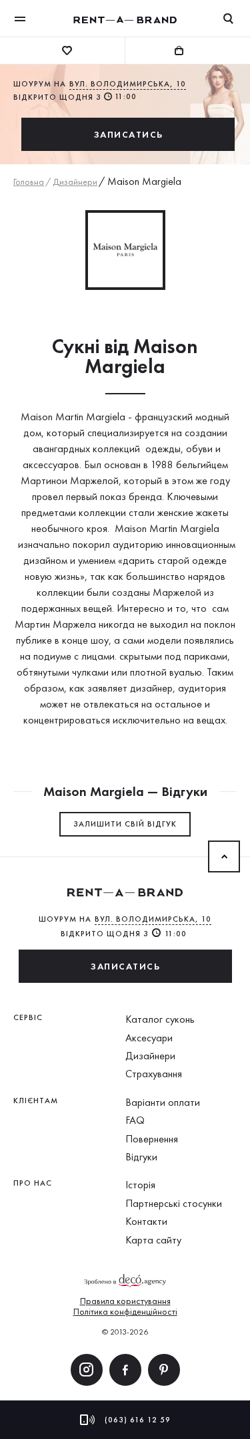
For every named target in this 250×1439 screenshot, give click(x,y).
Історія (140, 1185)
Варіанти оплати (162, 1102)
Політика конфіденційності (125, 1311)
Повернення (151, 1139)
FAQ (135, 1120)
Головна (28, 182)
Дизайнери (75, 182)
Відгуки (141, 1157)
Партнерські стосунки (173, 1203)
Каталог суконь (160, 1019)
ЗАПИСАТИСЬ (128, 134)
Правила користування (125, 1300)
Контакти (146, 1221)
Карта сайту (153, 1240)
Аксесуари (149, 1038)
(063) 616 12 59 (138, 1419)
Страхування (153, 1074)
